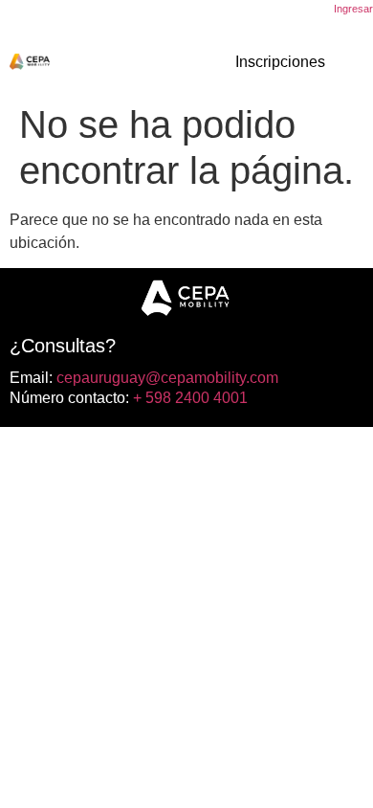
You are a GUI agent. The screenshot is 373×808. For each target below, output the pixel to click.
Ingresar (353, 8)
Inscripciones (280, 62)
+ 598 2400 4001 (188, 398)
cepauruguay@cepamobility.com (165, 378)
